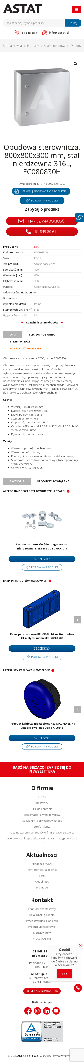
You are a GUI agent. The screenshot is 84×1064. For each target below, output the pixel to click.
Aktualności (42, 881)
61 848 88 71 (42, 951)
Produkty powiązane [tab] (53, 481)
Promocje (42, 887)
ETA (36, 246)
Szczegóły (42, 559)
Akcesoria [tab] (17, 481)
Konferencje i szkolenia (42, 870)
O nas (42, 797)
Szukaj (73, 23)
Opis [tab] (13, 334)
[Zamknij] (80, 945)
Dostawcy (42, 803)
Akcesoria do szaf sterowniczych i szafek (34, 491)
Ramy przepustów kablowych (25, 581)
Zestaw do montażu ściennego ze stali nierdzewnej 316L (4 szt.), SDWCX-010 (42, 546)
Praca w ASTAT (42, 938)
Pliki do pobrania (42, 809)
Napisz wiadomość (45, 221)
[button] (78, 988)
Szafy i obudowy (54, 46)
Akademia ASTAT (42, 864)
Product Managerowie (42, 927)
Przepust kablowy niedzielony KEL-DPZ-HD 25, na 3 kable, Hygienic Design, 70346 (42, 725)
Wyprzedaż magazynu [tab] (26, 348)
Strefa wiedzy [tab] (20, 341)
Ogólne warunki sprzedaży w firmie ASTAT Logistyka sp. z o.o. (42, 840)
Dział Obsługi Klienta (42, 915)
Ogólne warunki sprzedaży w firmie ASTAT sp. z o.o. (42, 832)
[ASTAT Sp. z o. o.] (22, 9)
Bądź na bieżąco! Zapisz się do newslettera (42, 769)
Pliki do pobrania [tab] (42, 334)
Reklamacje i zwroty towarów (42, 815)
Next (77, 619)
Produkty (33, 46)
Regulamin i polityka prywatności (42, 820)
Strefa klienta (42, 826)
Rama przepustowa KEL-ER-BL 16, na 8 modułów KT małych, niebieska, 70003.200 (42, 636)
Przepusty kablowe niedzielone (26, 670)
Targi (42, 875)
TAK (64, 974)
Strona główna (12, 46)
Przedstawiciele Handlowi (42, 921)
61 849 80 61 (45, 231)
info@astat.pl (42, 955)
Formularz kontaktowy (42, 909)
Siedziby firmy (42, 932)
